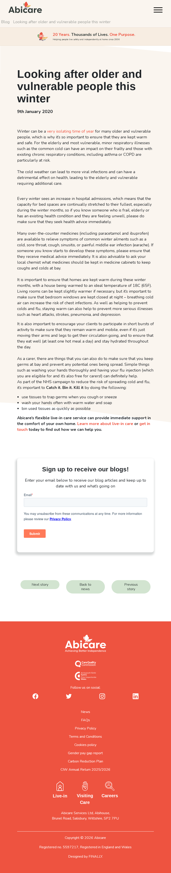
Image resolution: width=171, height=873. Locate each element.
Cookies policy (85, 744)
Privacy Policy (85, 728)
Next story (40, 584)
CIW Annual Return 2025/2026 (85, 769)
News (85, 711)
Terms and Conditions (85, 736)
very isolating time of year (70, 131)
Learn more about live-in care (105, 423)
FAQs (85, 720)
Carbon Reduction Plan (85, 761)
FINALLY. (96, 856)
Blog (5, 22)
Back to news (85, 587)
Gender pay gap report (85, 753)
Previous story (131, 587)
